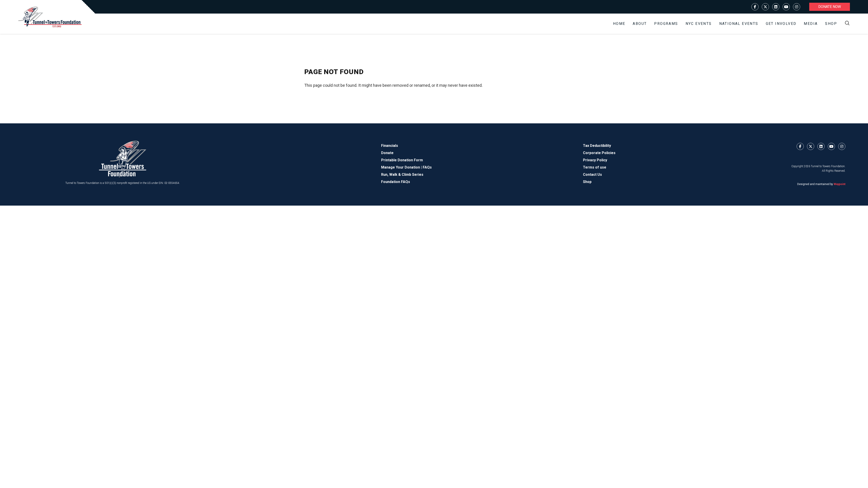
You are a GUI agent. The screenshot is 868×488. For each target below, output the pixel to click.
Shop (831, 23)
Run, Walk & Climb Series (402, 174)
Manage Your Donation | (402, 167)
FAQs (427, 167)
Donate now (829, 7)
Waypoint (839, 184)
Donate (387, 153)
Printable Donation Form (402, 160)
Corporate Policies (599, 153)
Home (619, 23)
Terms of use (594, 167)
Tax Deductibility (597, 145)
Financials (389, 145)
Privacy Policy (595, 160)
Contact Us (592, 174)
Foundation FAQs (395, 182)
